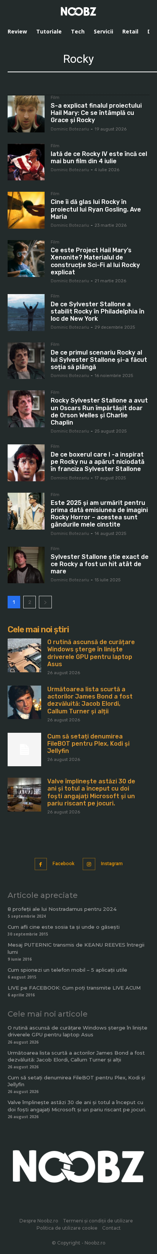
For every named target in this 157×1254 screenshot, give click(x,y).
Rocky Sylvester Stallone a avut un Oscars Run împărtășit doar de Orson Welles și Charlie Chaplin (99, 411)
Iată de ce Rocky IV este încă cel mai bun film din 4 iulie (99, 157)
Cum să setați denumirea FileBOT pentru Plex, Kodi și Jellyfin (88, 743)
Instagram (112, 863)
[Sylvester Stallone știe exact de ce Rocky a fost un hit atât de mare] (26, 565)
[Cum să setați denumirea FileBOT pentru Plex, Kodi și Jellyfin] (24, 749)
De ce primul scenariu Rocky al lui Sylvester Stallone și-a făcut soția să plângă (99, 360)
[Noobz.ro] (78, 11)
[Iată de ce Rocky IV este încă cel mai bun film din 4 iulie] (26, 162)
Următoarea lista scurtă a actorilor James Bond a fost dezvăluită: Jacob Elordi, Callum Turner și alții (90, 700)
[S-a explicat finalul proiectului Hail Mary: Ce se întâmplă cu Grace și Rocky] (26, 113)
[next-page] (45, 602)
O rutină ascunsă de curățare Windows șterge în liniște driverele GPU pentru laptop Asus (91, 653)
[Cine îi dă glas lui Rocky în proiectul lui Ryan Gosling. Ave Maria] (26, 210)
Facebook (63, 863)
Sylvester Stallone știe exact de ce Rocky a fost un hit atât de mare (100, 564)
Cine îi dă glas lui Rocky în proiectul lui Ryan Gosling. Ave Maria (96, 209)
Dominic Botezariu (70, 129)
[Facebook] (41, 864)
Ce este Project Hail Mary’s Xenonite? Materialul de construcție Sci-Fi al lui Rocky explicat (95, 261)
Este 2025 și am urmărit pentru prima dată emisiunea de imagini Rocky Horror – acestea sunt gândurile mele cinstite (99, 513)
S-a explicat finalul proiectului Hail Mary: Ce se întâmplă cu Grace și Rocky (96, 113)
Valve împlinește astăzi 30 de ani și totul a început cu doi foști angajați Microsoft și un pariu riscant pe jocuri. (91, 792)
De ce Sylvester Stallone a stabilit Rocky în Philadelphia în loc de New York (97, 311)
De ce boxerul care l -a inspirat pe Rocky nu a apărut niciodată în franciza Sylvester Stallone (97, 462)
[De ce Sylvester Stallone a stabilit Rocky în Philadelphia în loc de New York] (26, 312)
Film (55, 97)
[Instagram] (89, 864)
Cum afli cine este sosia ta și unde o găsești (64, 927)
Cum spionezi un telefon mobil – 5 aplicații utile (67, 970)
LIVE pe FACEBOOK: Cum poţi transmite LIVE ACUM (74, 988)
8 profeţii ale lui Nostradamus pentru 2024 (62, 909)
